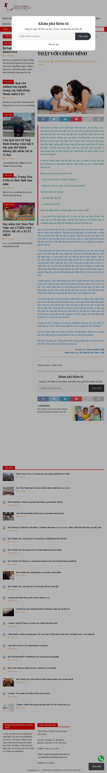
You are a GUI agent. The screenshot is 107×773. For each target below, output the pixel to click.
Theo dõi (83, 36)
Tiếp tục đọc (53, 44)
